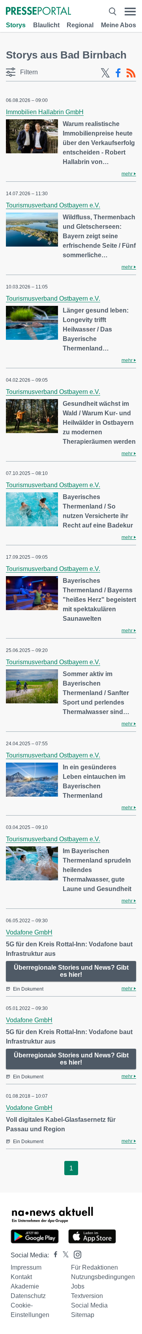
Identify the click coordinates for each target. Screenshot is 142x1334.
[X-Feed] (105, 73)
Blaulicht (46, 25)
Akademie (25, 1286)
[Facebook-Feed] (118, 73)
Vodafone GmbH (29, 932)
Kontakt (21, 1277)
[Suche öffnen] (112, 11)
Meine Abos (118, 25)
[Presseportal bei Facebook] (53, 1255)
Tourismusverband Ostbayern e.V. (53, 205)
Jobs (77, 1286)
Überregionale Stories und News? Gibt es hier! (71, 971)
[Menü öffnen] (130, 11)
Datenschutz (28, 1296)
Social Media (89, 1305)
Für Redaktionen (94, 1267)
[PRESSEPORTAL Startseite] (38, 12)
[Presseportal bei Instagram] (75, 1254)
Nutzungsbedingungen (103, 1277)
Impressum (26, 1267)
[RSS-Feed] (131, 73)
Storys (16, 25)
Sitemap (82, 1314)
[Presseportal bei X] (63, 1255)
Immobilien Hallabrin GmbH (45, 112)
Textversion (87, 1296)
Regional (80, 25)
